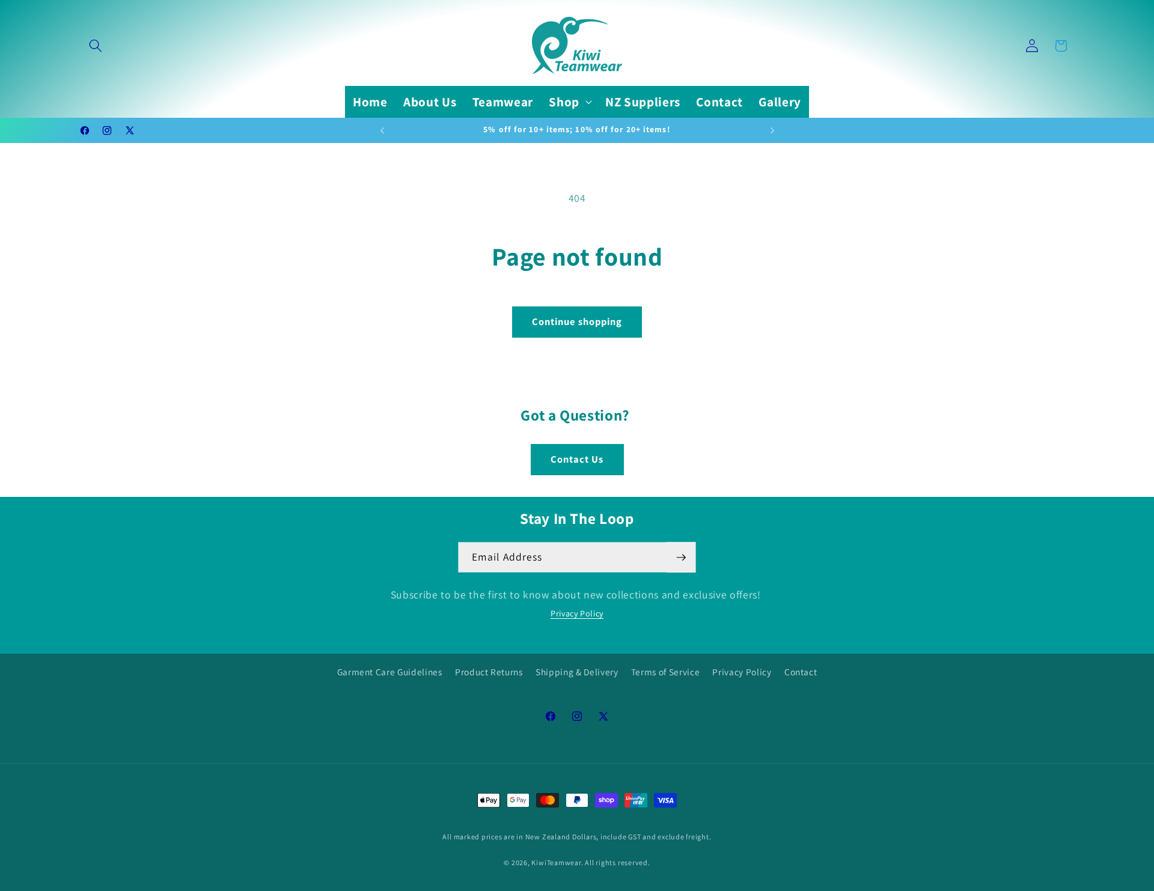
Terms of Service (665, 672)
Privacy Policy (577, 613)
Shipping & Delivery (577, 672)
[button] (95, 45)
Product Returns (489, 672)
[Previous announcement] (382, 130)
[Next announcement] (772, 130)
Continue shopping (577, 321)
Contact (800, 672)
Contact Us (577, 459)
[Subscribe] (681, 557)
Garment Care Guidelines (389, 672)
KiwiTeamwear (556, 862)
